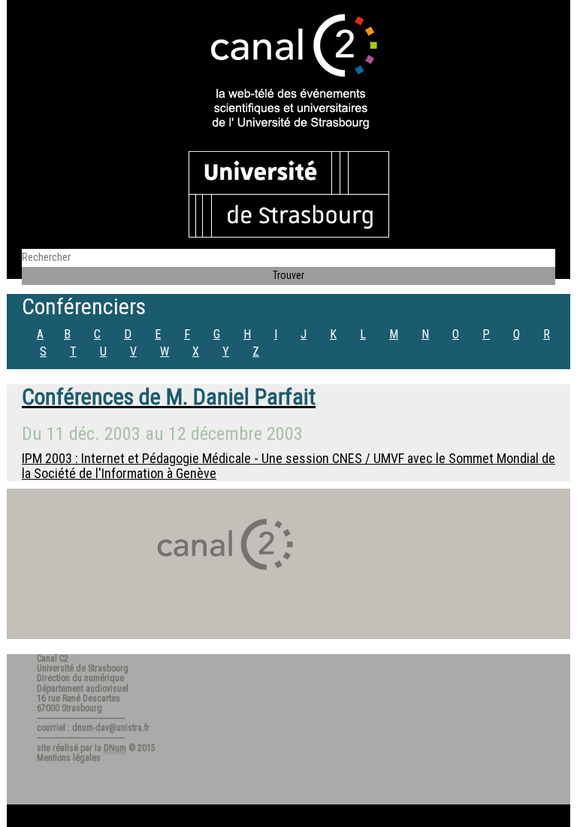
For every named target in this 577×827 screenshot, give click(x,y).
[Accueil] (288, 73)
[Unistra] (289, 193)
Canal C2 (52, 658)
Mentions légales (69, 758)
